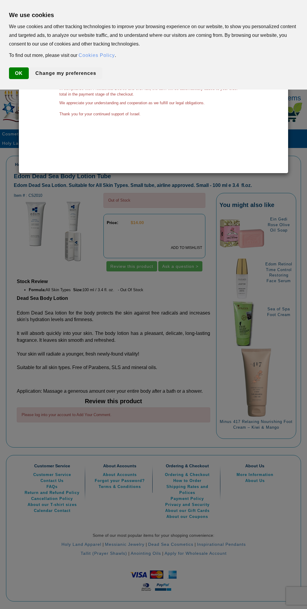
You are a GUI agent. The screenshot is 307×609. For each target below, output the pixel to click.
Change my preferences (65, 73)
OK (19, 73)
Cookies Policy (97, 55)
